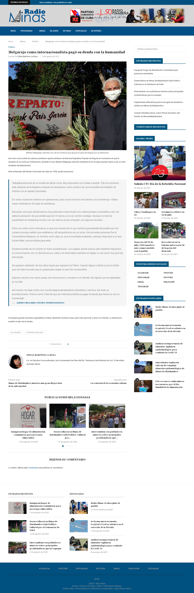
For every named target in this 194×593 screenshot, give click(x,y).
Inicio (13, 31)
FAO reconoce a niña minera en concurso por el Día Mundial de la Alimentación (169, 384)
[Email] (178, 2)
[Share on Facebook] (77, 344)
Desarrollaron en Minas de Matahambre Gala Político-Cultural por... (67, 434)
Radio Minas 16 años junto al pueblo (169, 308)
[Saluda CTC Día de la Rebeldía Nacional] (160, 163)
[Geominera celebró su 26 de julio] (173, 200)
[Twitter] (167, 2)
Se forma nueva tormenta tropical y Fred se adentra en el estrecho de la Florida (170, 328)
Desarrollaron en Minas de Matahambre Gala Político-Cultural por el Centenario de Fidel (44, 526)
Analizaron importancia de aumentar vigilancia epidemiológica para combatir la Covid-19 (169, 348)
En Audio (54, 31)
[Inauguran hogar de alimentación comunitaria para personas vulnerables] (28, 416)
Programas (26, 31)
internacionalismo (34, 333)
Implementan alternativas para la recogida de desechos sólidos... (71, 2)
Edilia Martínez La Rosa (28, 56)
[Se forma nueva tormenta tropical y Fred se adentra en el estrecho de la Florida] (143, 330)
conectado (33, 468)
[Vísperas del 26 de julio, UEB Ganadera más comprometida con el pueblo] (146, 230)
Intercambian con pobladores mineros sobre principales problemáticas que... (106, 434)
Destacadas (15, 333)
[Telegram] (185, 2)
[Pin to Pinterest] (83, 344)
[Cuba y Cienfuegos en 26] (146, 200)
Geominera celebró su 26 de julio (172, 213)
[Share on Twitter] (80, 344)
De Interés (96, 31)
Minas (42, 31)
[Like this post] (71, 344)
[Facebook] (164, 2)
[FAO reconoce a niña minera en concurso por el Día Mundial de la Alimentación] (143, 386)
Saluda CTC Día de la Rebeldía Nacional (160, 184)
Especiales (81, 31)
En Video (67, 31)
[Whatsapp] (181, 2)
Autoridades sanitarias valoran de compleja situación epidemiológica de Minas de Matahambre (169, 367)
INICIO (97, 579)
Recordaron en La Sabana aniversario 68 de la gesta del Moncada (172, 246)
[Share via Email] (86, 344)
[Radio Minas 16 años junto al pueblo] (143, 312)
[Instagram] (171, 2)
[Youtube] (174, 2)
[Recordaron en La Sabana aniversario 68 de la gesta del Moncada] (173, 230)
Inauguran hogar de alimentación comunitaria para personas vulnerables (28, 434)
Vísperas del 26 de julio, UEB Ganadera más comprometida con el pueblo (144, 246)
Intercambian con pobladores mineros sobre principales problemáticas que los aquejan (45, 545)
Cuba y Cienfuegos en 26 (145, 213)
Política (35, 41)
